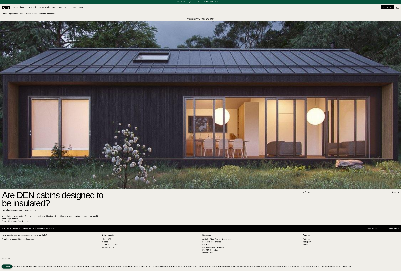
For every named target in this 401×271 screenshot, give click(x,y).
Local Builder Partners (211, 242)
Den (9, 259)
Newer (308, 192)
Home (4, 14)
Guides (105, 242)
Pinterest (306, 239)
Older (394, 192)
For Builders (207, 245)
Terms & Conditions (110, 245)
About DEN (107, 239)
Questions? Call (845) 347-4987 (200, 19)
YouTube (306, 245)
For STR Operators (210, 250)
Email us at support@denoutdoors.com (18, 239)
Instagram (307, 242)
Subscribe (392, 228)
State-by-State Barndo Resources (216, 239)
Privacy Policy (108, 247)
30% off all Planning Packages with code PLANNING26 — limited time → (200, 2)
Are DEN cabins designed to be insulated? (37, 14)
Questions (13, 14)
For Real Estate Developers (213, 247)
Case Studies (208, 253)
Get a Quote (388, 7)
